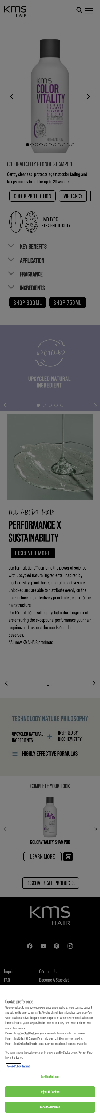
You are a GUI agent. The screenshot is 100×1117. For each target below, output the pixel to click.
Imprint (26, 1066)
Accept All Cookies (50, 1107)
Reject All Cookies (50, 1092)
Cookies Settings (50, 1076)
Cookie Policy (14, 1066)
